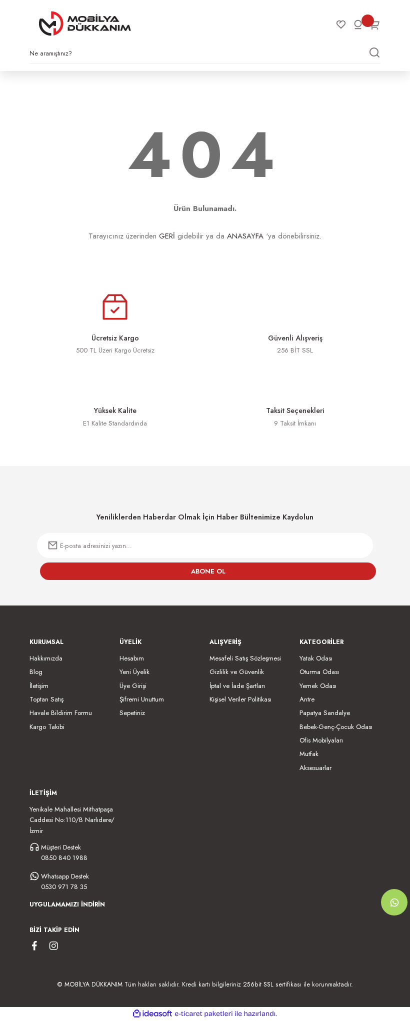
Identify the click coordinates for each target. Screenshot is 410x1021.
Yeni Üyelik (135, 671)
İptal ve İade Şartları (237, 685)
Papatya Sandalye (325, 713)
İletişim (39, 685)
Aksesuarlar (316, 767)
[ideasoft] (152, 1014)
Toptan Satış (47, 699)
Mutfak (309, 753)
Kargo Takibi (47, 727)
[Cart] (375, 24)
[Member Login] (358, 24)
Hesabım (132, 658)
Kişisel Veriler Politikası (241, 699)
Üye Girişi (133, 685)
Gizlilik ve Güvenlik (237, 671)
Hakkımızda (46, 658)
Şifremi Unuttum (142, 699)
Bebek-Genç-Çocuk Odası (336, 727)
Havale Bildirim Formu (61, 713)
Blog (36, 671)
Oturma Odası (319, 671)
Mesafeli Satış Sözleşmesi (245, 658)
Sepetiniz (132, 713)
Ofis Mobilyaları (321, 740)
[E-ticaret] (203, 1014)
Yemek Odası (318, 685)
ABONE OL (208, 571)
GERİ (167, 236)
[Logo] (85, 23)
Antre (307, 699)
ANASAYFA (245, 236)
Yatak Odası (316, 658)
